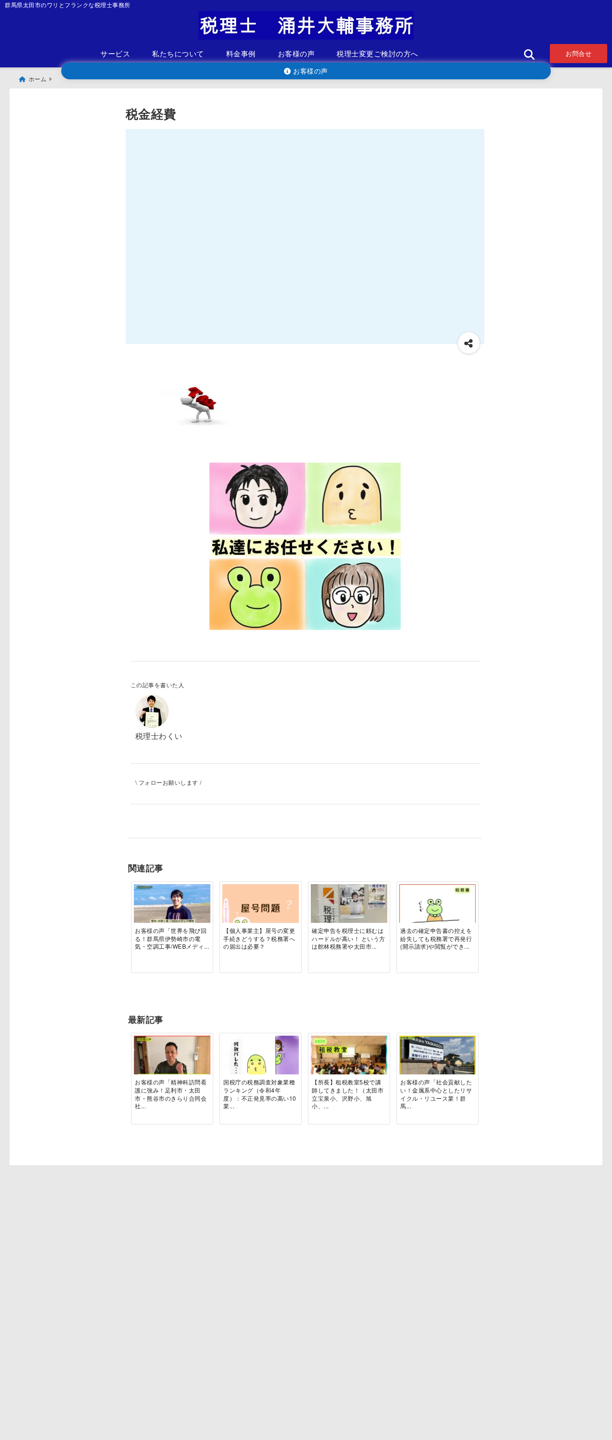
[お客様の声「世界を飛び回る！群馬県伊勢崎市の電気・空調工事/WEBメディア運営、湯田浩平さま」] (172, 909)
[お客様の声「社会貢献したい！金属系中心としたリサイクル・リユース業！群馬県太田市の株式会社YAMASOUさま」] (437, 1061)
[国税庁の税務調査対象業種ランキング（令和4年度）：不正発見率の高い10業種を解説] (260, 1061)
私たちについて (178, 53)
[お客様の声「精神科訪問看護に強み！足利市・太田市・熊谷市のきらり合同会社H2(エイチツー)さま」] (172, 1061)
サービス (115, 53)
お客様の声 (296, 53)
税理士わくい (159, 735)
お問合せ (578, 53)
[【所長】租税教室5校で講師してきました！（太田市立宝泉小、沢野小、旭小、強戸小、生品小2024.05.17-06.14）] (349, 1061)
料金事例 (241, 53)
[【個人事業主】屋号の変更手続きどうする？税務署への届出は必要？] (260, 909)
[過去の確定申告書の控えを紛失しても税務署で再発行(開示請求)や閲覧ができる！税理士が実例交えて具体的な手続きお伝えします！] (437, 909)
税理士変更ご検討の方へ (377, 53)
